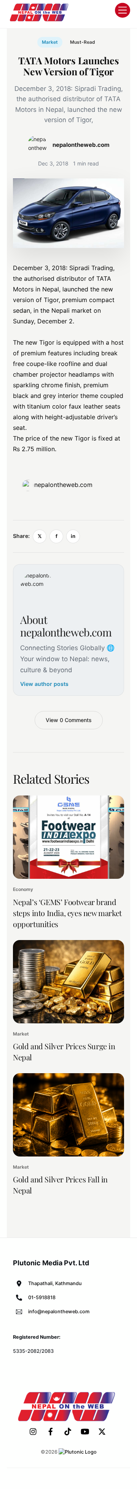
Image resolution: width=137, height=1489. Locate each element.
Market (50, 42)
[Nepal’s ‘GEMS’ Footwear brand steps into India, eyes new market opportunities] (68, 837)
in (73, 536)
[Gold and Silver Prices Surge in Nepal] (68, 981)
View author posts (44, 684)
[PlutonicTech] (78, 1452)
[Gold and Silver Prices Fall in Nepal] (68, 1115)
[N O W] (40, 20)
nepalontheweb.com (63, 484)
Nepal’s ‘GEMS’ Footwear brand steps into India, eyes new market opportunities (67, 913)
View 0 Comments (69, 720)
